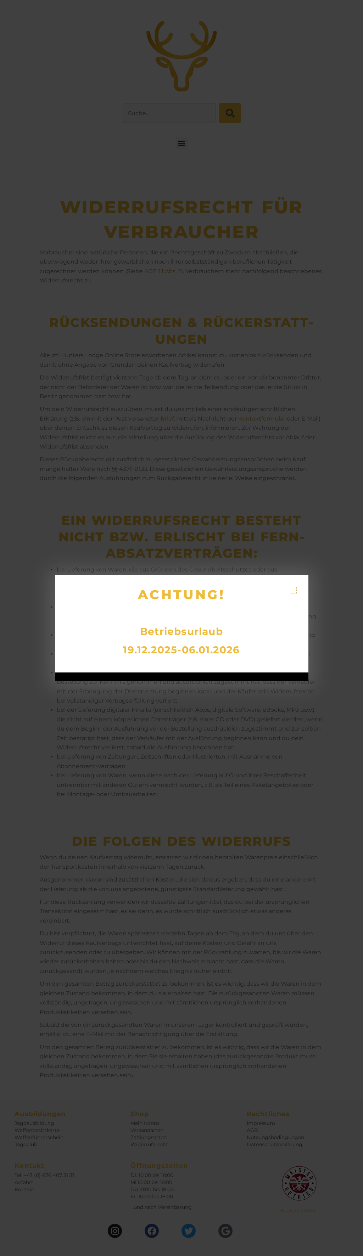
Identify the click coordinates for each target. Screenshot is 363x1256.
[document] (181, 628)
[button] (293, 590)
